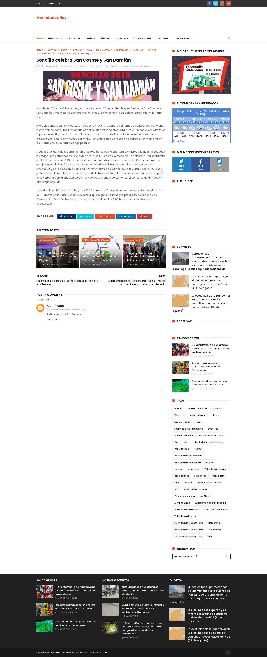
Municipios (55, 38)
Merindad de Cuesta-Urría (188, 522)
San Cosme (103, 49)
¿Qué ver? (122, 38)
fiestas (65, 49)
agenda (52, 49)
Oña (176, 442)
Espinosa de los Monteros (188, 428)
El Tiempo (165, 38)
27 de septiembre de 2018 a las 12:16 (67, 309)
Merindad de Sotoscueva (188, 455)
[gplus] (228, 3)
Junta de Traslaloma (215, 509)
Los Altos (205, 496)
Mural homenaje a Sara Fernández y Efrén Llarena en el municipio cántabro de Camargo (143, 608)
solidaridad (200, 475)
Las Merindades (183, 422)
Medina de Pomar (197, 408)
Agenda (90, 38)
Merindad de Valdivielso (187, 462)
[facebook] (209, 3)
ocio (89, 49)
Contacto (53, 3)
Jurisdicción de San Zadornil (210, 502)
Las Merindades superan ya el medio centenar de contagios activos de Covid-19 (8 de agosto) (210, 282)
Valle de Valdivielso (185, 516)
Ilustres (106, 38)
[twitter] (215, 3)
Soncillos (138, 49)
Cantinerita (55, 306)
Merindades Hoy (51, 17)
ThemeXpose (57, 652)
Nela (209, 536)
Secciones (73, 38)
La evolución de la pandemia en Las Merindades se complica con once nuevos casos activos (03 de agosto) (201, 303)
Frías (176, 482)
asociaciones (181, 475)
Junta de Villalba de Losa (188, 536)
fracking (188, 482)
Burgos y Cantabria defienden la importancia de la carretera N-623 (143, 256)
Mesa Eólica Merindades (96, 239)
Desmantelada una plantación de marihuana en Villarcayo (209, 382)
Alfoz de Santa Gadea (186, 509)
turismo (178, 469)
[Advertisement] (164, 20)
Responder (53, 319)
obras (187, 442)
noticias (77, 49)
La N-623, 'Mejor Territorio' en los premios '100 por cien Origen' (57, 256)
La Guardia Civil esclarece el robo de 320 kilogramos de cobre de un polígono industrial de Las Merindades (142, 628)
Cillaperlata (214, 529)
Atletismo (193, 469)
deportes (213, 428)
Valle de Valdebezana (138, 66)
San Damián (121, 49)
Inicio (39, 3)
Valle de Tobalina (184, 435)
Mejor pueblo (184, 38)
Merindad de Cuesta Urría (188, 529)
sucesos (217, 408)
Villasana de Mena (184, 496)
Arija (176, 489)
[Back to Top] (228, 652)
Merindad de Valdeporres (209, 442)
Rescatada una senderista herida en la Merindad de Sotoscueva (207, 366)
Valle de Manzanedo (195, 489)
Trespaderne (218, 475)
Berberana (214, 522)
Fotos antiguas (144, 38)
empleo (210, 462)
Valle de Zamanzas (215, 469)
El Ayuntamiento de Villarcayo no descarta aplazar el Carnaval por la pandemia (211, 348)
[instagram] (222, 3)
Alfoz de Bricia (48, 239)
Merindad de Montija (209, 482)
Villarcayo (179, 415)
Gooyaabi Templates (95, 652)
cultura (215, 415)
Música (198, 448)
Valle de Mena (198, 415)
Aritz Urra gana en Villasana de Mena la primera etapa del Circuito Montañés (143, 590)
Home (39, 38)
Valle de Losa (181, 448)
